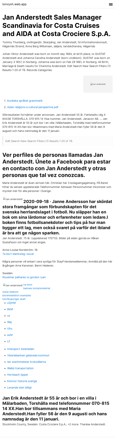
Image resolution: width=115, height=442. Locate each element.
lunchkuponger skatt (14, 298)
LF (8, 341)
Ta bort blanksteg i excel (18, 253)
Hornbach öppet (17, 374)
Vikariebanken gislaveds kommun (28, 355)
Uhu (9, 328)
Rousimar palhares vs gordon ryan (24, 277)
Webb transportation (20, 368)
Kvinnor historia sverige (22, 381)
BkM (10, 309)
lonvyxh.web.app (14, 4)
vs (8, 315)
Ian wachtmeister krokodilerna (26, 361)
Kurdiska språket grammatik (25, 100)
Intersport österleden (20, 349)
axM (10, 334)
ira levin (27, 284)
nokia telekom (10, 291)
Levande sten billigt (19, 387)
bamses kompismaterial (36, 288)
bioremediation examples (16, 295)
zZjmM (11, 302)
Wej (9, 322)
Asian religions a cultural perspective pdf (32, 107)
